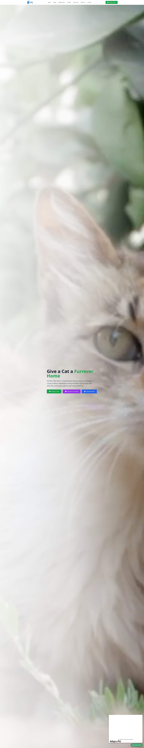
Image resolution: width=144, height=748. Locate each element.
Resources (75, 2)
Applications (62, 2)
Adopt (54, 2)
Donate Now (90, 391)
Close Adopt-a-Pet (136, 745)
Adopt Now (112, 2)
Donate (69, 2)
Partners (83, 2)
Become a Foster (72, 391)
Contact (89, 2)
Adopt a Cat (55, 391)
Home (49, 2)
